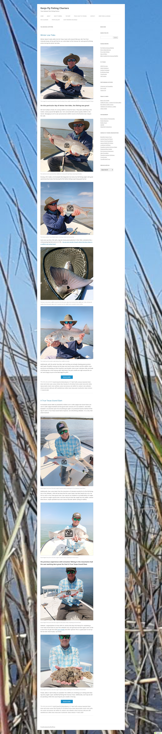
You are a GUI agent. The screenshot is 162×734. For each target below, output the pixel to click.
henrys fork (85, 384)
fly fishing (72, 384)
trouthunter (81, 388)
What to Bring (58, 16)
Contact (92, 16)
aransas (80, 382)
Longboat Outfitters (105, 145)
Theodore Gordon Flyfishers (107, 155)
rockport (80, 386)
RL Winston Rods (104, 72)
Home (42, 16)
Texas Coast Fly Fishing (80, 16)
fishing (58, 384)
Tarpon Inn (103, 90)
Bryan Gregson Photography (107, 118)
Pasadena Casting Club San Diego (108, 147)
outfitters (57, 386)
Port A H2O (103, 88)
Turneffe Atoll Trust (105, 159)
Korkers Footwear (104, 70)
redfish (74, 386)
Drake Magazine (104, 121)
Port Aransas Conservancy (107, 151)
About (48, 16)
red (71, 386)
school (42, 388)
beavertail (84, 382)
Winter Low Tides (47, 35)
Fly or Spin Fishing (104, 52)
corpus (54, 384)
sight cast (51, 388)
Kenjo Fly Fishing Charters (54, 8)
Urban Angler (103, 108)
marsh (49, 386)
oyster (61, 386)
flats (62, 384)
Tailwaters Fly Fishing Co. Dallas (108, 106)
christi (47, 384)
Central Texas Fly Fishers (106, 139)
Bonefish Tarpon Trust (106, 137)
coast (51, 384)
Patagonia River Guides (106, 149)
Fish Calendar (44, 20)
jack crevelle (61, 629)
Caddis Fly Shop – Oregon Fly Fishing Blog (110, 102)
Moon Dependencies (105, 50)
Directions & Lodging (104, 16)
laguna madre (43, 386)
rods (84, 386)
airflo (76, 382)
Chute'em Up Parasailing (106, 86)
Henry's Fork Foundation (106, 141)
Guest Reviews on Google (70, 20)
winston (90, 388)
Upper (86, 388)
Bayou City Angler (104, 100)
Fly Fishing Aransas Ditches (107, 48)
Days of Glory (103, 54)
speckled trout (60, 388)
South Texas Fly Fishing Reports (61, 382)
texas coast (74, 388)
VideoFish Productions (106, 127)
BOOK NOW (66, 377)
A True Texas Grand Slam (51, 400)
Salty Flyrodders (104, 153)
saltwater (88, 386)
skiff (56, 388)
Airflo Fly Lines (104, 66)
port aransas (67, 386)
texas (70, 388)
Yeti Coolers (103, 76)
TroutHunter (103, 74)
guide (80, 384)
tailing (66, 388)
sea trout (46, 388)
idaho (90, 384)
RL (77, 386)
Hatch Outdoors (104, 68)
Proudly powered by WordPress (47, 727)
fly (69, 384)
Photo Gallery (56, 20)
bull (45, 384)
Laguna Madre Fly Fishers (106, 143)
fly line (77, 384)
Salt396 (102, 125)
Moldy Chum (103, 123)
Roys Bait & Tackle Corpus (106, 104)
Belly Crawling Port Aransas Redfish (109, 56)
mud (53, 386)
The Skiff (68, 16)
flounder (65, 384)
